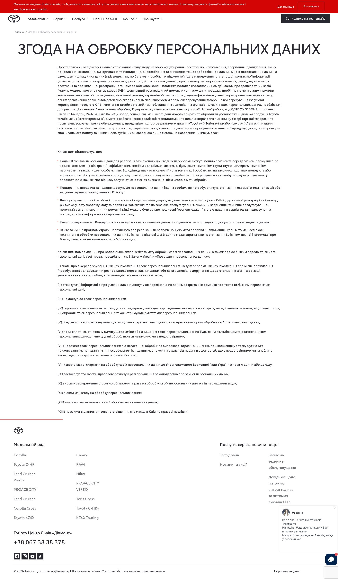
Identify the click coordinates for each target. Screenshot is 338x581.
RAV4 (80, 464)
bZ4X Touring (87, 517)
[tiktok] (40, 556)
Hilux (80, 473)
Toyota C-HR (24, 464)
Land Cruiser (24, 498)
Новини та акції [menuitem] (105, 18)
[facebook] (17, 556)
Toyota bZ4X (24, 517)
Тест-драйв (229, 454)
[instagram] (25, 556)
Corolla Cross (25, 507)
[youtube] (32, 556)
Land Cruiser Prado (24, 476)
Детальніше (286, 6)
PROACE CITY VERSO (87, 486)
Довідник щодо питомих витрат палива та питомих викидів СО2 (282, 489)
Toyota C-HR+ (87, 507)
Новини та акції (233, 464)
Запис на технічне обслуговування (282, 461)
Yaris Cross (85, 498)
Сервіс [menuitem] (58, 18)
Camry (81, 454)
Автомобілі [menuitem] (36, 18)
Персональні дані (286, 571)
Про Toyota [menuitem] (150, 18)
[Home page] (14, 19)
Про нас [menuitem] (127, 18)
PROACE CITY (25, 489)
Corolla (20, 454)
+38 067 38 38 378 (39, 541)
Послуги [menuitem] (78, 18)
